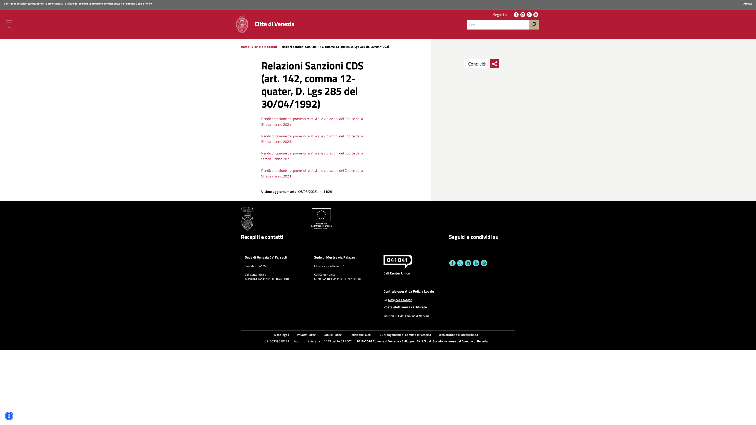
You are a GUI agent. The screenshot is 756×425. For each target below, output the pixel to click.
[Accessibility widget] (9, 416)
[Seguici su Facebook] (516, 14)
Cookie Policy (144, 3)
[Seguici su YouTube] (535, 14)
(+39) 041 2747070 (400, 300)
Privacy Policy (306, 334)
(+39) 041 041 (254, 279)
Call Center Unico (397, 273)
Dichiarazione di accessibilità (458, 334)
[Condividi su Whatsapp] (484, 263)
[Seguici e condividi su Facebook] (452, 263)
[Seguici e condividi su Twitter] (460, 263)
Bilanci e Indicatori (264, 46)
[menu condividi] (494, 63)
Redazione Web (360, 334)
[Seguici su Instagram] (522, 14)
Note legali (281, 334)
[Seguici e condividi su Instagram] (468, 263)
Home (245, 46)
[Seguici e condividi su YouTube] (476, 263)
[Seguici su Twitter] (529, 14)
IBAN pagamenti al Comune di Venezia (405, 334)
